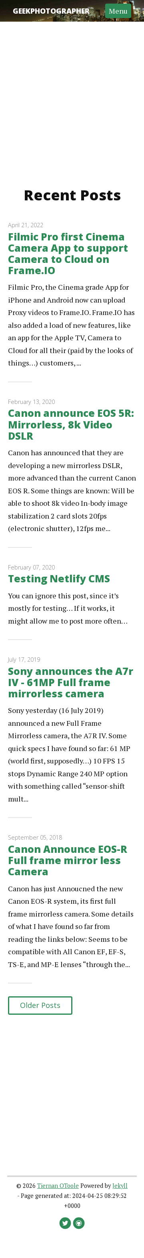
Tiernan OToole (58, 1185)
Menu (118, 11)
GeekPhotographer (51, 11)
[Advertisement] (72, 94)
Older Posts (40, 1005)
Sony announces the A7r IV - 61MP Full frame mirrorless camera (70, 682)
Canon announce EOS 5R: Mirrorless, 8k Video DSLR (71, 424)
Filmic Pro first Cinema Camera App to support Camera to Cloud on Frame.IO (68, 253)
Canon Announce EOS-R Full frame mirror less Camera (67, 860)
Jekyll (120, 1185)
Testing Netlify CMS (59, 578)
